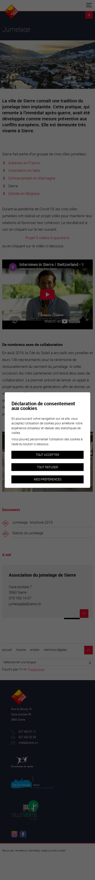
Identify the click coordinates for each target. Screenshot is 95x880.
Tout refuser (47, 467)
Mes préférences (47, 479)
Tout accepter (47, 455)
